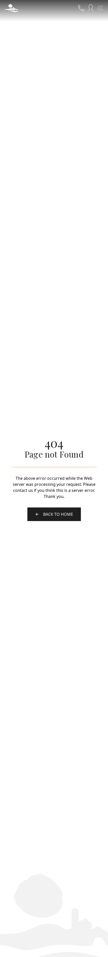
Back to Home (58, 514)
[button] (11, 8)
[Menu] (100, 8)
